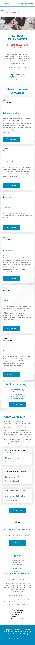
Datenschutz (21, 639)
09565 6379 (18, 569)
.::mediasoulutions (13, 634)
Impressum (12, 639)
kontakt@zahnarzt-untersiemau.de (18, 573)
